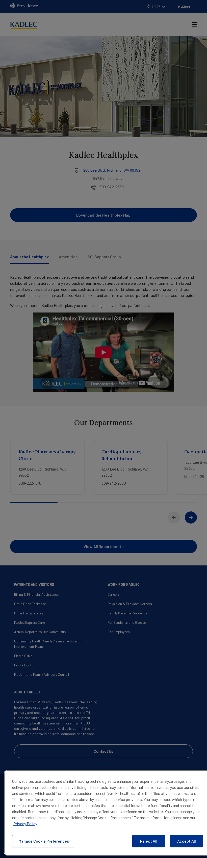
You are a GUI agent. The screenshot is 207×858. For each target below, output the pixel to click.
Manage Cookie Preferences (43, 841)
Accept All (186, 841)
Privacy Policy (25, 823)
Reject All (148, 841)
